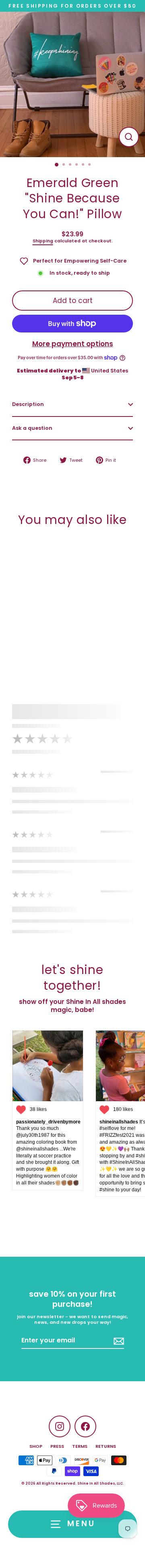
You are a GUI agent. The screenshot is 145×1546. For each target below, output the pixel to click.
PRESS (57, 1446)
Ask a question (32, 428)
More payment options (72, 343)
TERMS (79, 1446)
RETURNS (105, 1446)
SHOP (35, 1446)
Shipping (43, 241)
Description (28, 404)
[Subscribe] (117, 1341)
